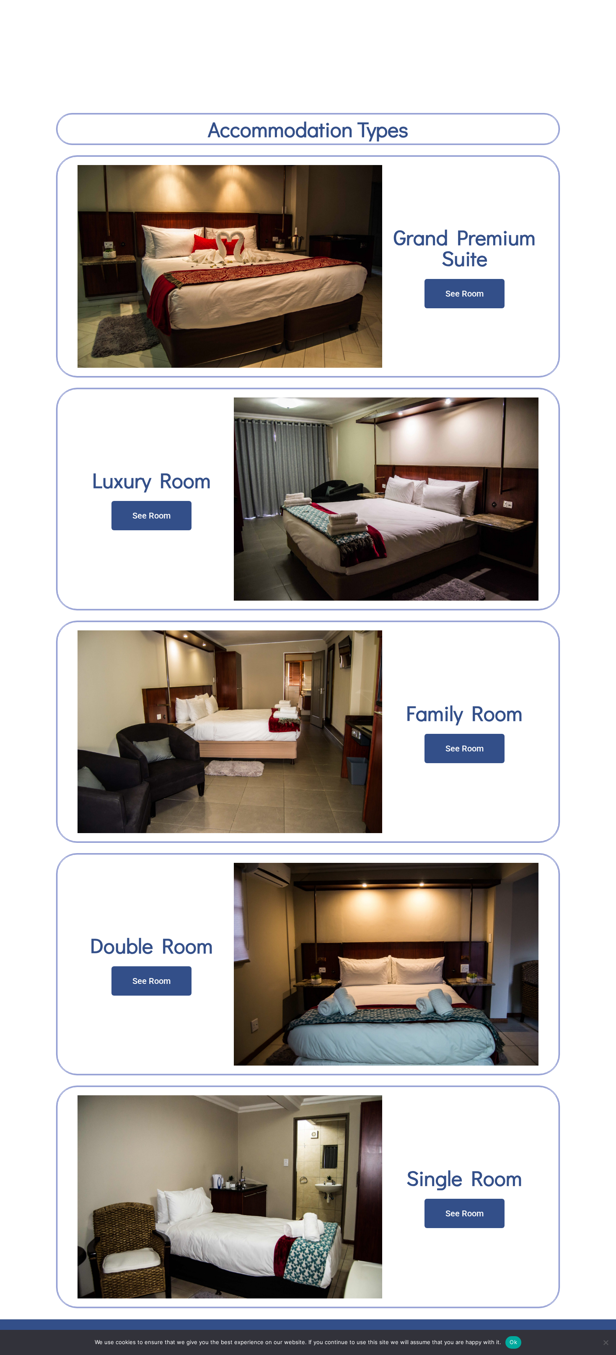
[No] (605, 1342)
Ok (513, 1342)
